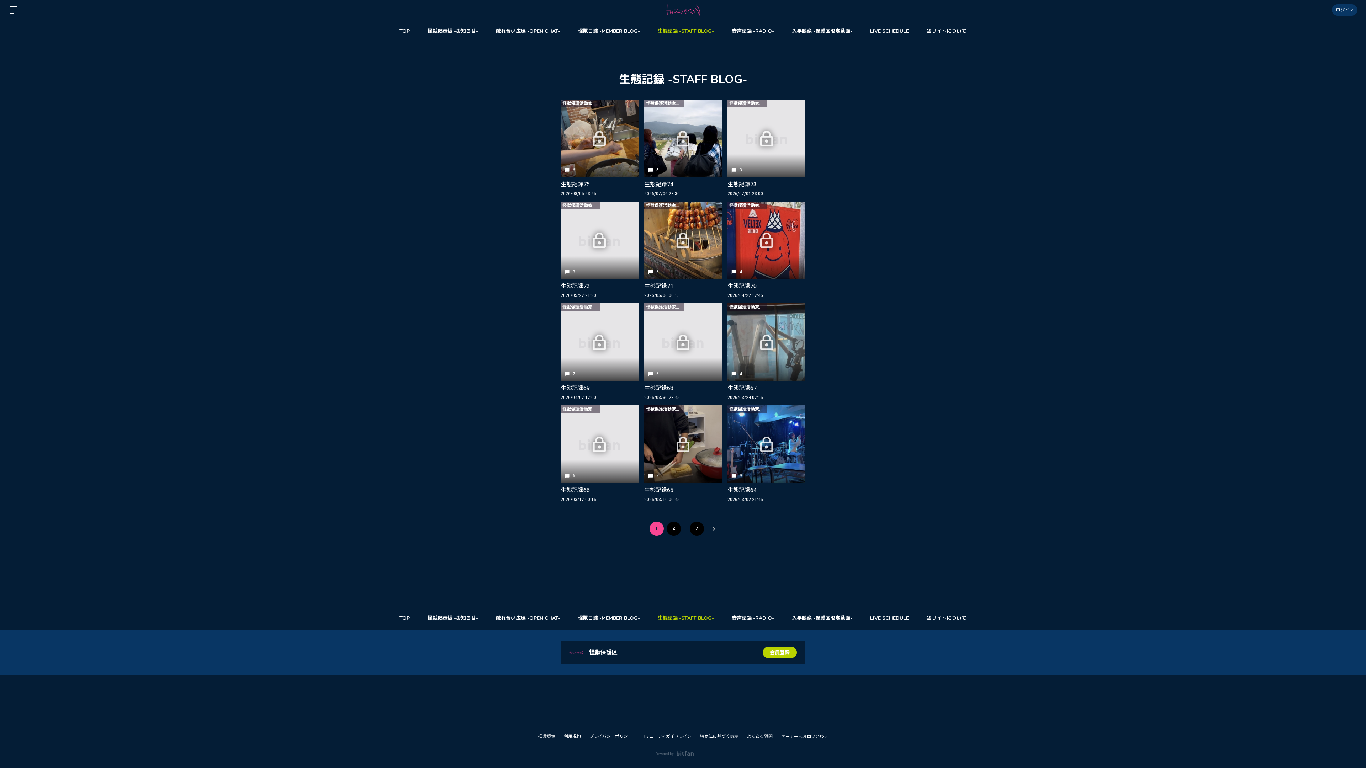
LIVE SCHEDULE (889, 31)
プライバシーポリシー (610, 736)
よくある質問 (760, 736)
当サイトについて (947, 31)
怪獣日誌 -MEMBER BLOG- (609, 31)
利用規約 (572, 736)
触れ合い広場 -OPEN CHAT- (528, 31)
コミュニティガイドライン (666, 736)
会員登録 (780, 652)
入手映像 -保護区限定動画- (822, 31)
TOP (404, 31)
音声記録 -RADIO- (753, 31)
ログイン (1344, 10)
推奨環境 (546, 736)
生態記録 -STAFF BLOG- (686, 31)
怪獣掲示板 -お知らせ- (453, 31)
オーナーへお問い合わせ (804, 737)
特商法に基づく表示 (719, 736)
